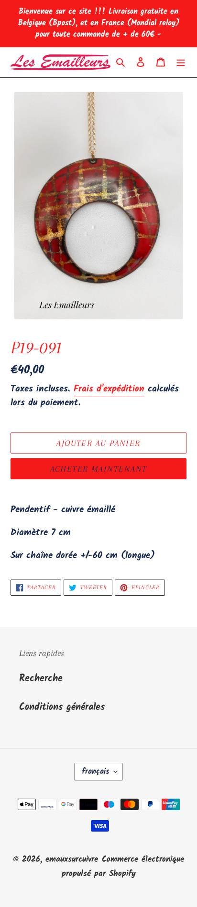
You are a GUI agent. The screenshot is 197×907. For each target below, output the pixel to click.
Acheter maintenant (98, 469)
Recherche (41, 678)
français (95, 772)
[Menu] (181, 62)
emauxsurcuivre (71, 859)
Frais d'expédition (109, 389)
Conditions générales (62, 707)
